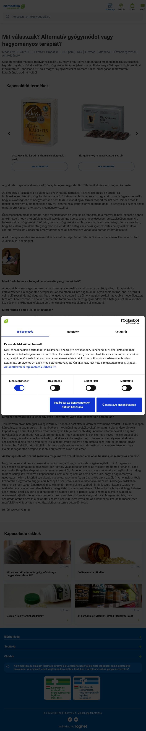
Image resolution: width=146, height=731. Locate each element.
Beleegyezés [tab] (25, 331)
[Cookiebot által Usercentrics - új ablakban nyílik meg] (126, 321)
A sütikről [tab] (121, 331)
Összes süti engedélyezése (119, 404)
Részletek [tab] (73, 331)
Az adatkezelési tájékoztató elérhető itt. (30, 366)
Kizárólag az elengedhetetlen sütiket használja (72, 404)
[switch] (55, 388)
